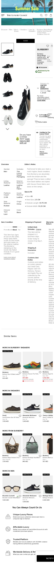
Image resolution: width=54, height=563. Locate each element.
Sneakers (23, 30)
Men (10, 30)
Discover (4, 30)
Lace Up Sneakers (32, 30)
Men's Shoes (16, 30)
